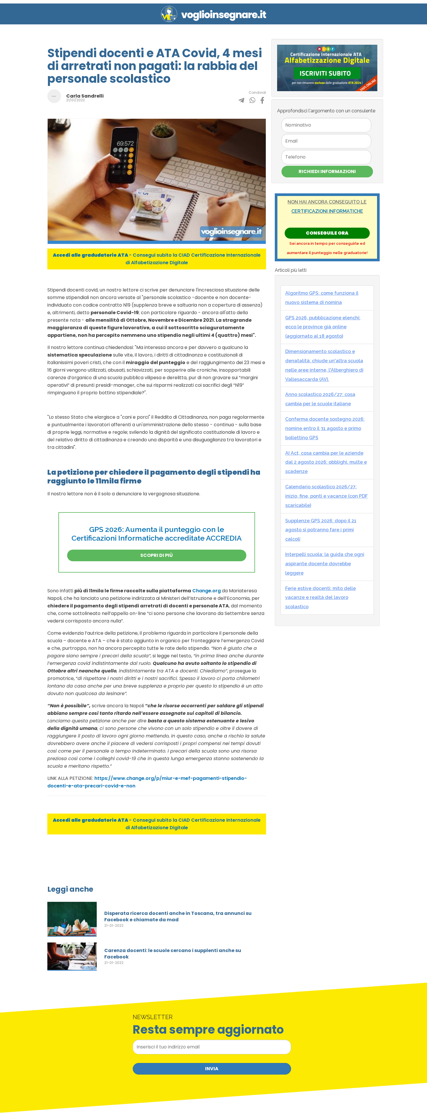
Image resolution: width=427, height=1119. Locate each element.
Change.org (206, 590)
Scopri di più (156, 555)
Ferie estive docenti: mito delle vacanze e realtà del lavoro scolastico (320, 598)
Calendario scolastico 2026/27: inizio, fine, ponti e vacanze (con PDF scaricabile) (326, 496)
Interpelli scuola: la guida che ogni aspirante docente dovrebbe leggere (324, 564)
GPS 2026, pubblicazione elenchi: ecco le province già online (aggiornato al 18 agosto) (322, 327)
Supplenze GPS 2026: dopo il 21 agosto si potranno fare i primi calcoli (320, 530)
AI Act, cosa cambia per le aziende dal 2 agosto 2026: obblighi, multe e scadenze (326, 462)
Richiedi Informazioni (327, 171)
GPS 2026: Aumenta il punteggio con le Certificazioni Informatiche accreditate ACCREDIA (156, 533)
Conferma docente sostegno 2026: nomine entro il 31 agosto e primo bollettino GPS (325, 428)
